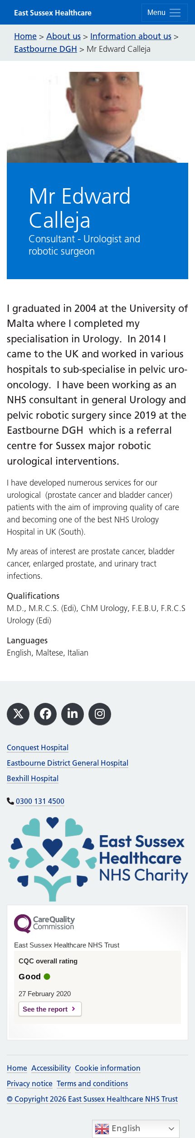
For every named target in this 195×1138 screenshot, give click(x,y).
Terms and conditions (92, 1083)
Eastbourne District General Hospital (67, 762)
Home (17, 1068)
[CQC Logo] (44, 931)
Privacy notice (30, 1083)
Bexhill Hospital (32, 778)
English (125, 1128)
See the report (45, 1009)
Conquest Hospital (37, 747)
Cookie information (108, 1068)
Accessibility (51, 1068)
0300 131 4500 (40, 801)
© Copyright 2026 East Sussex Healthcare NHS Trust (92, 1098)
